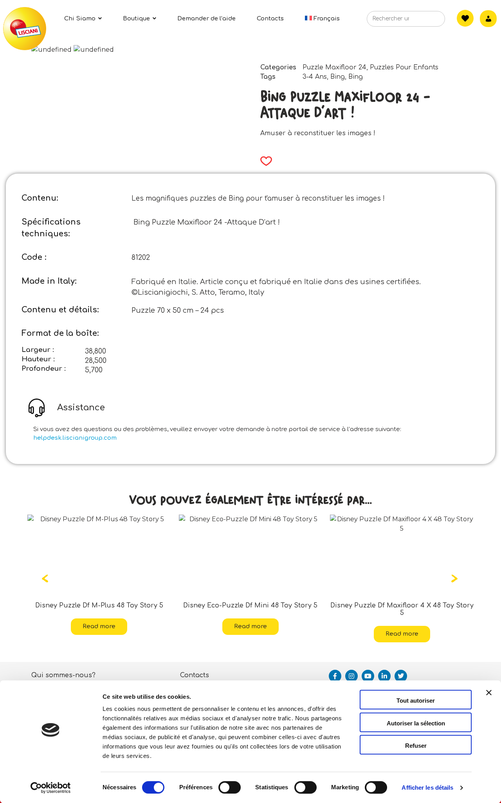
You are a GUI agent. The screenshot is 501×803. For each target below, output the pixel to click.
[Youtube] (368, 676)
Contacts (194, 675)
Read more (154, 626)
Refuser (416, 745)
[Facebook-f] (335, 676)
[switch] (229, 787)
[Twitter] (401, 676)
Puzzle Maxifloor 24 (334, 67)
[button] (263, 161)
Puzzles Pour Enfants (404, 67)
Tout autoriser (415, 700)
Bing (337, 76)
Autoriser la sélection (416, 723)
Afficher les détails (427, 787)
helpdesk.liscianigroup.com (75, 438)
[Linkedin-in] (384, 676)
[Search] (427, 21)
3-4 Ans (315, 76)
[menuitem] (322, 18)
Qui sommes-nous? (63, 675)
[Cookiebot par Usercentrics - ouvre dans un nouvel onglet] (50, 788)
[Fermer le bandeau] (489, 699)
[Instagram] (351, 676)
